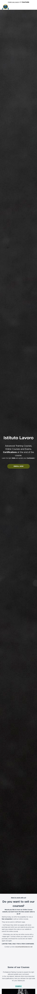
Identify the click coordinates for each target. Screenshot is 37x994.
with (15, 2)
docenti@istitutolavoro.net (24, 947)
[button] (34, 7)
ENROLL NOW (18, 466)
